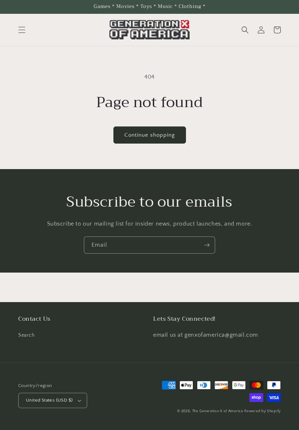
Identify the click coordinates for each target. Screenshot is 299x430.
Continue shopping (149, 135)
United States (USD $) (49, 400)
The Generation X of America (217, 411)
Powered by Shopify (262, 411)
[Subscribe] (207, 245)
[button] (22, 30)
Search (26, 335)
